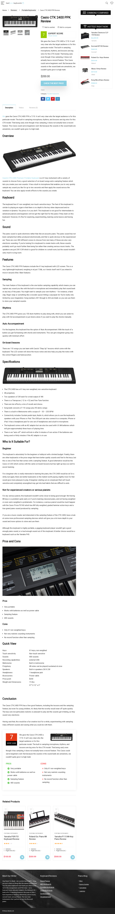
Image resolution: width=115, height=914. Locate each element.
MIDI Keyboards (45, 884)
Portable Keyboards (29, 10)
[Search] (106, 3)
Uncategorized (45, 897)
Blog (80, 881)
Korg (92, 86)
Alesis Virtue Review (98, 69)
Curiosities (82, 888)
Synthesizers (45, 894)
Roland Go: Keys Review (100, 57)
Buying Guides (84, 884)
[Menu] (2, 3)
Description (9, 108)
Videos (21, 108)
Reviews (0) (33, 108)
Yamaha (93, 41)
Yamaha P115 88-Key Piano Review (63, 837)
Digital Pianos (45, 881)
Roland (93, 63)
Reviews (14, 10)
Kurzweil (93, 52)
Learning (82, 891)
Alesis (93, 74)
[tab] (9, 107)
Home (4, 10)
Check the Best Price (54, 83)
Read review (52, 36)
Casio (42, 90)
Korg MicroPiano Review (100, 80)
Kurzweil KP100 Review (99, 46)
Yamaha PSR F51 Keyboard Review (11, 837)
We (3, 116)
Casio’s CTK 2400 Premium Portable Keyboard (20, 178)
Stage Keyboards (46, 890)
